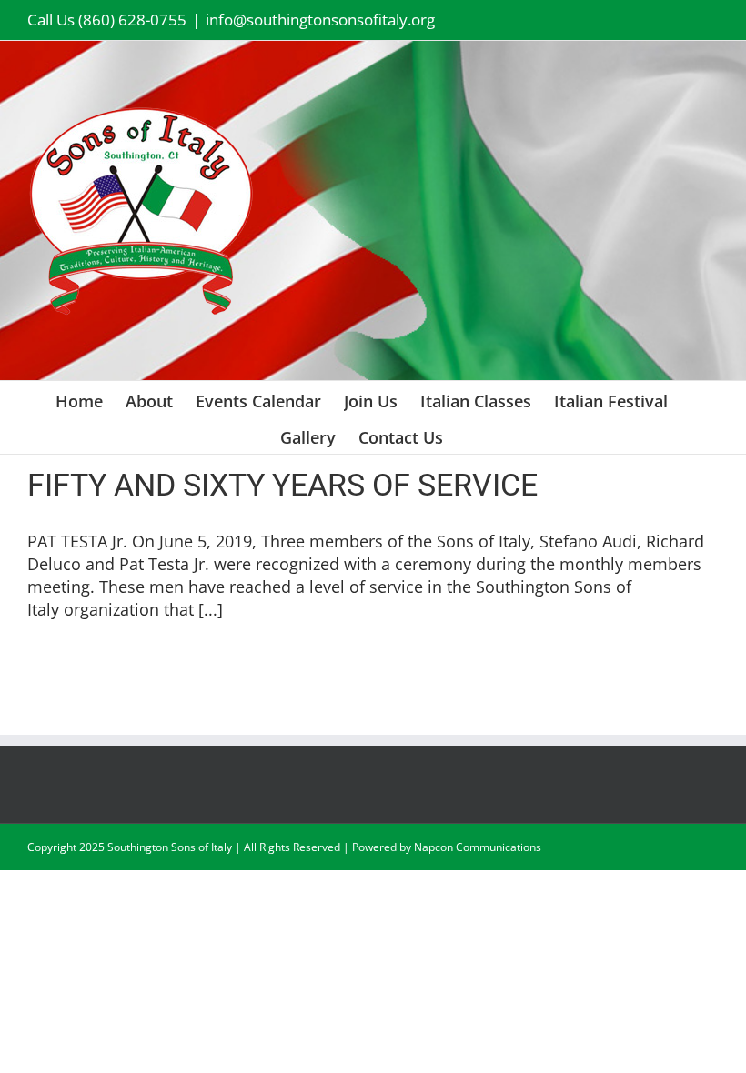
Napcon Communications (477, 847)
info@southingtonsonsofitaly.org (320, 19)
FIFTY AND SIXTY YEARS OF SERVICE (282, 484)
